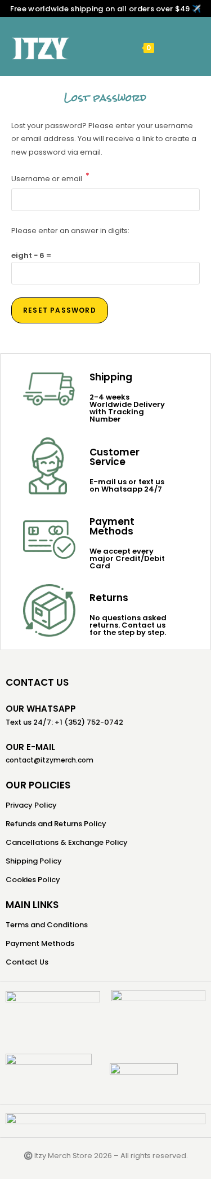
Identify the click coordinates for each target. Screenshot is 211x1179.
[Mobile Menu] (165, 47)
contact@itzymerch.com (49, 760)
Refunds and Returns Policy (56, 823)
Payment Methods (40, 943)
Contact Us (27, 962)
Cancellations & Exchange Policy (67, 842)
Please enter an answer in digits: (70, 230)
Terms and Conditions (47, 924)
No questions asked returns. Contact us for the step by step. (128, 625)
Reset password (59, 310)
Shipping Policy (34, 861)
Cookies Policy (33, 879)
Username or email (50, 178)
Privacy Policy (31, 805)
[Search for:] (182, 47)
